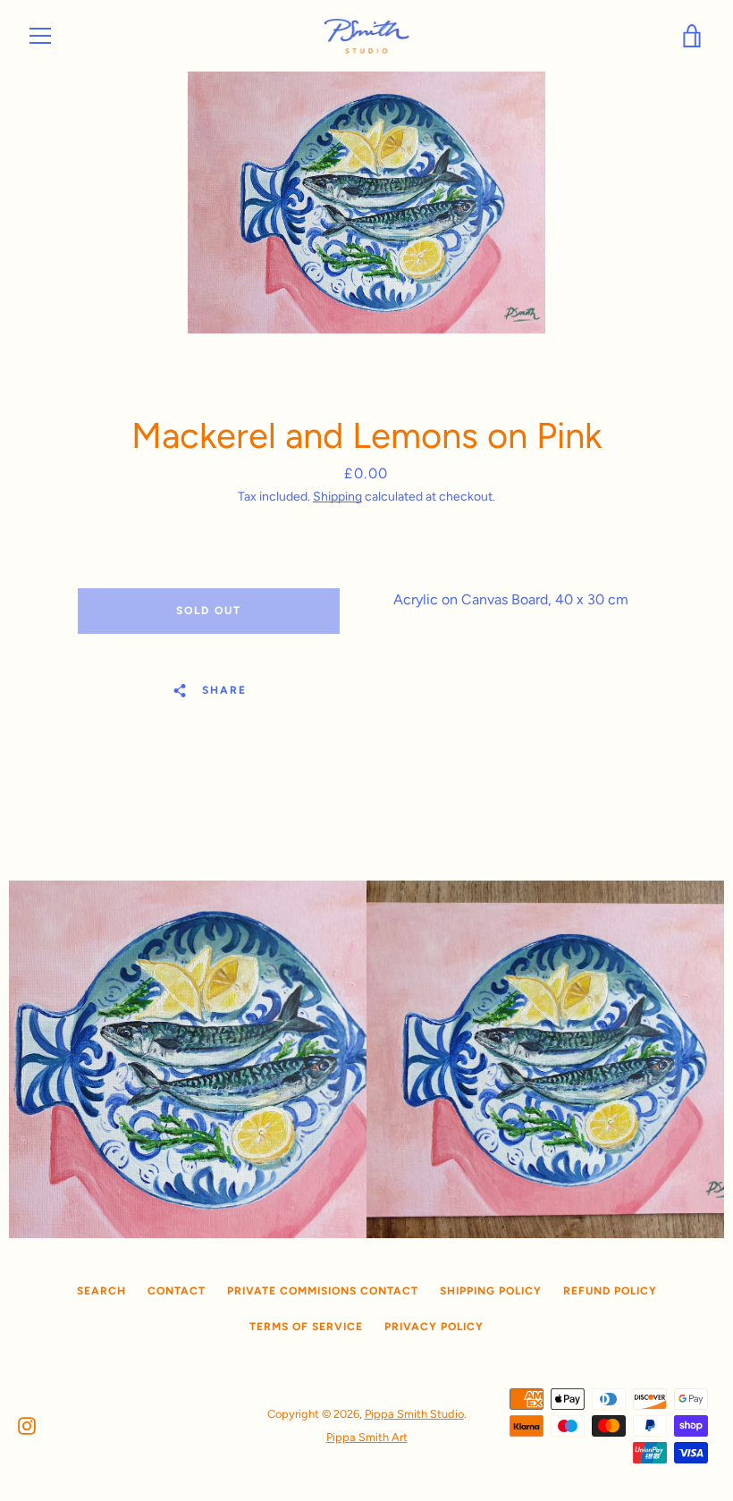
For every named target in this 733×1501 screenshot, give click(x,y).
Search (101, 1291)
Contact (176, 1291)
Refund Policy (610, 1291)
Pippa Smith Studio (414, 1414)
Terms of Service (306, 1326)
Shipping (337, 496)
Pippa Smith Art (367, 1437)
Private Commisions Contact (322, 1291)
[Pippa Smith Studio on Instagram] (27, 1424)
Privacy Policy (434, 1326)
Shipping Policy (491, 1291)
